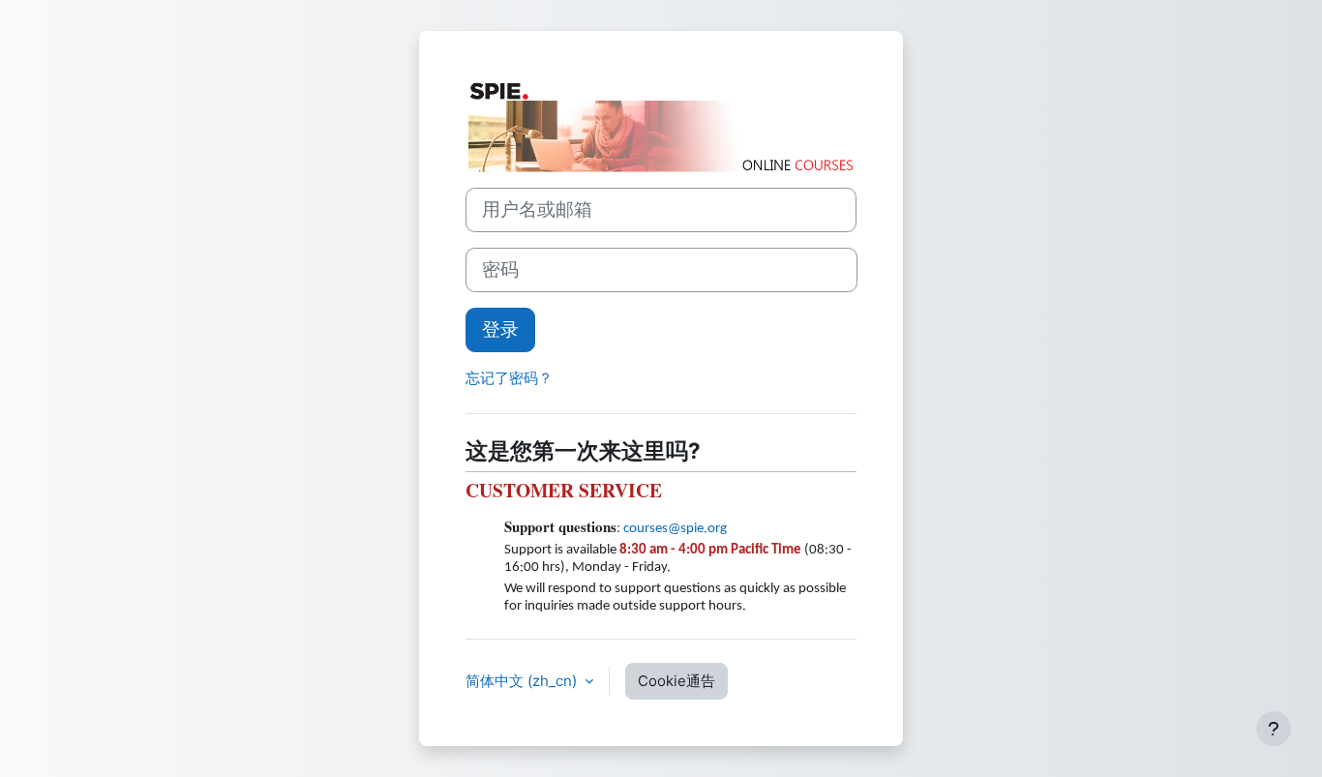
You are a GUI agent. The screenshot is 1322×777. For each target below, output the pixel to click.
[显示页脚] (1273, 728)
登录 (500, 329)
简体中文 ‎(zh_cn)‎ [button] (523, 681)
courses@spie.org (675, 529)
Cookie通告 (676, 681)
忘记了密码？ (509, 378)
